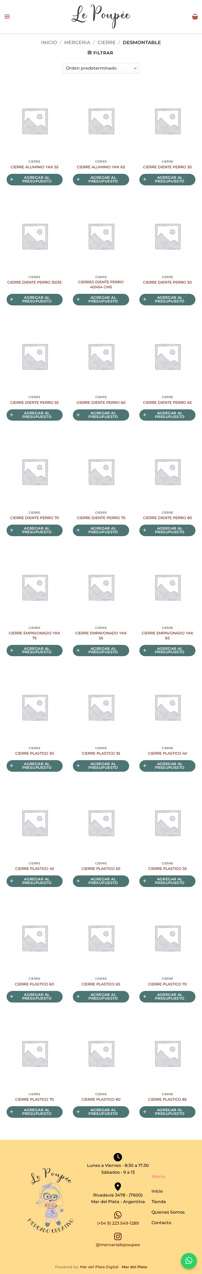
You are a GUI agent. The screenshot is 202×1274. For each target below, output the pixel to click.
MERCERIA (77, 42)
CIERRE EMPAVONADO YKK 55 (101, 635)
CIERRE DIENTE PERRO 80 (167, 517)
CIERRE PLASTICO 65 (101, 984)
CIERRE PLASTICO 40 (167, 753)
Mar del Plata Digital (99, 1267)
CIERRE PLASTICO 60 (34, 984)
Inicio (49, 42)
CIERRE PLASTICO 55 (167, 868)
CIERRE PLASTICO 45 (34, 868)
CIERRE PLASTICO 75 (34, 1099)
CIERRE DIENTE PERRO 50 (167, 282)
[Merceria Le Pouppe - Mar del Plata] (101, 16)
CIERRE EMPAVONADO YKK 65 (167, 635)
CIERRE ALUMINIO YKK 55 (34, 167)
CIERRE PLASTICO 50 (101, 868)
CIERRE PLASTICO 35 (101, 753)
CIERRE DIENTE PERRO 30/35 (34, 282)
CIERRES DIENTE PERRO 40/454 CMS (101, 284)
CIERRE (107, 42)
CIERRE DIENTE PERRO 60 (101, 402)
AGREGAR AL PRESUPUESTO (37, 179)
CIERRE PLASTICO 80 (101, 1099)
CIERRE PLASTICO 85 (167, 1099)
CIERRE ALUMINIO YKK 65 (101, 167)
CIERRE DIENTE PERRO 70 (34, 517)
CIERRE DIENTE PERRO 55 (34, 402)
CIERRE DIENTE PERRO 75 (101, 517)
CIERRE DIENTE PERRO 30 (167, 167)
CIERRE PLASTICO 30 (34, 753)
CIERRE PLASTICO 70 (167, 984)
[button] (7, 16)
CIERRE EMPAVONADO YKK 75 (34, 635)
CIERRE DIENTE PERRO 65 (167, 402)
